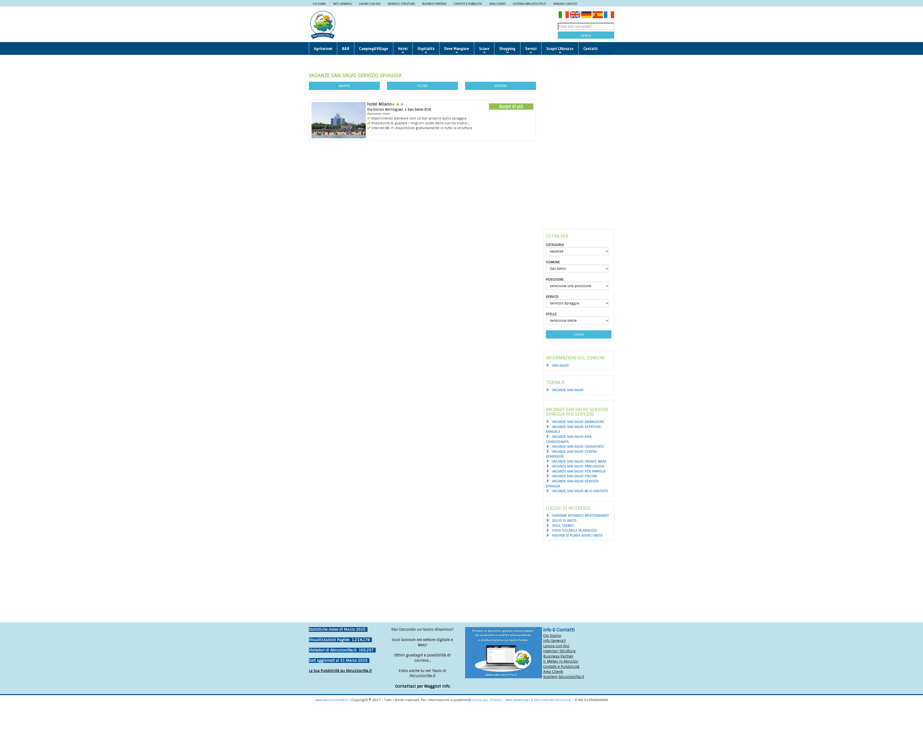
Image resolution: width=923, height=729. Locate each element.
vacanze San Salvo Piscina (574, 476)
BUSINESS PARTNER (434, 4)
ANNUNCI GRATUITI (565, 4)
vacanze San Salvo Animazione (578, 422)
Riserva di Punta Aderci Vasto (577, 536)
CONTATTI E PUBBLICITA (468, 4)
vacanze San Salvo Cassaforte (578, 447)
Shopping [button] (507, 48)
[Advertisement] (448, 24)
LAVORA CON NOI (369, 4)
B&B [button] (345, 48)
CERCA (586, 35)
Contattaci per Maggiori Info (422, 686)
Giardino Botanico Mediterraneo (580, 516)
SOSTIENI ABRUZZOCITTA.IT (529, 4)
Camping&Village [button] (373, 48)
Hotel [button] (403, 48)
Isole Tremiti (563, 526)
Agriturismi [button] (323, 48)
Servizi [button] (530, 48)
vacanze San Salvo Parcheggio (578, 466)
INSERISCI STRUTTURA (401, 4)
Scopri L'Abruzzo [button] (560, 48)
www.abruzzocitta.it (331, 700)
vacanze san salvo (568, 390)
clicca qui (480, 700)
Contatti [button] (590, 48)
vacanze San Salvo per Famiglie (579, 471)
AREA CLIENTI (497, 4)
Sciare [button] (484, 48)
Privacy (496, 700)
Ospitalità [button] (426, 48)
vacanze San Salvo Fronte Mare (579, 461)
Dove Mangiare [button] (456, 48)
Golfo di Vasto (564, 521)
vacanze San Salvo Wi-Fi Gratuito (580, 491)
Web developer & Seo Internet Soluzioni (539, 700)
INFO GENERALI (342, 4)
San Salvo (560, 366)
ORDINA (500, 86)
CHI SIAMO (319, 4)
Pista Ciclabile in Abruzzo (574, 530)
